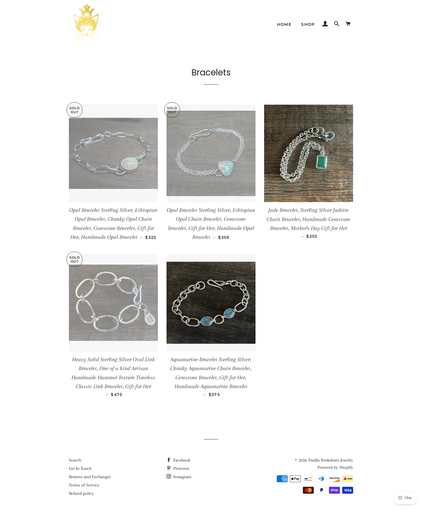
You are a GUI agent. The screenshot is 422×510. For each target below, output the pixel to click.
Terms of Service (84, 485)
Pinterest (180, 468)
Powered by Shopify (335, 467)
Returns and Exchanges (90, 476)
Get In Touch (80, 468)
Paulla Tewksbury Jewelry (331, 460)
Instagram (181, 476)
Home (284, 24)
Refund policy (81, 493)
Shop (308, 24)
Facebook (181, 460)
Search (75, 460)
